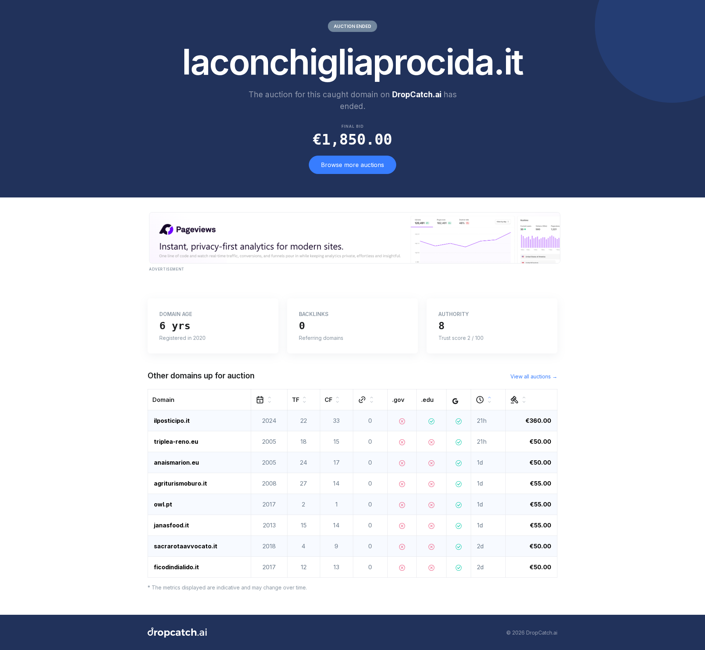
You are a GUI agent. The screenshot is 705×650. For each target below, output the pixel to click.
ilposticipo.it (172, 420)
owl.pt (163, 504)
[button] (199, 399)
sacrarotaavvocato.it (185, 546)
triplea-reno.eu (176, 441)
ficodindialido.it (176, 567)
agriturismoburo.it (180, 483)
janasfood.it (171, 525)
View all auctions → (533, 376)
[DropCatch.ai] (177, 632)
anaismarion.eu (176, 462)
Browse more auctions (352, 164)
